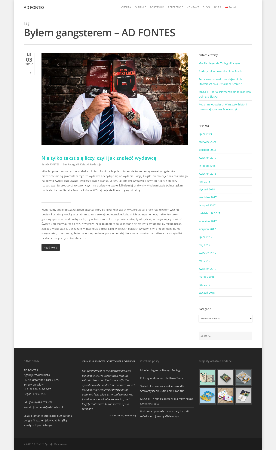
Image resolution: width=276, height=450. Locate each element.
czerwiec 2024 (207, 142)
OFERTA (126, 7)
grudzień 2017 (208, 197)
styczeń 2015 (207, 292)
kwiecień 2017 (207, 253)
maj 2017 (204, 245)
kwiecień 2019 (207, 157)
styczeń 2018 (207, 189)
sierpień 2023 (207, 150)
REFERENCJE (175, 7)
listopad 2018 (207, 165)
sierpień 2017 (207, 229)
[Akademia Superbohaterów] (225, 377)
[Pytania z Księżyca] (243, 377)
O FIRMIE (140, 7)
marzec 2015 (207, 276)
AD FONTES (34, 7)
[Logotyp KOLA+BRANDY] (225, 396)
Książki (84, 164)
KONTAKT (193, 7)
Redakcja (95, 164)
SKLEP (217, 7)
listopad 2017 (207, 205)
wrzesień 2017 (208, 221)
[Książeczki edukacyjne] (207, 396)
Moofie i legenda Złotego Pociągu (219, 63)
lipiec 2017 (205, 237)
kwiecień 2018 (207, 173)
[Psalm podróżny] (243, 396)
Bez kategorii (71, 164)
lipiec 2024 (205, 134)
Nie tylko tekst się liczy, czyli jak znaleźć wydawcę (98, 158)
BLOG (206, 7)
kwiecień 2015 (207, 268)
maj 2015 (204, 261)
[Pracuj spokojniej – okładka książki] (207, 377)
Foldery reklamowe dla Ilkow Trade (220, 71)
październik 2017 (209, 213)
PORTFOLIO (157, 7)
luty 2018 (204, 181)
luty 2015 (204, 284)
